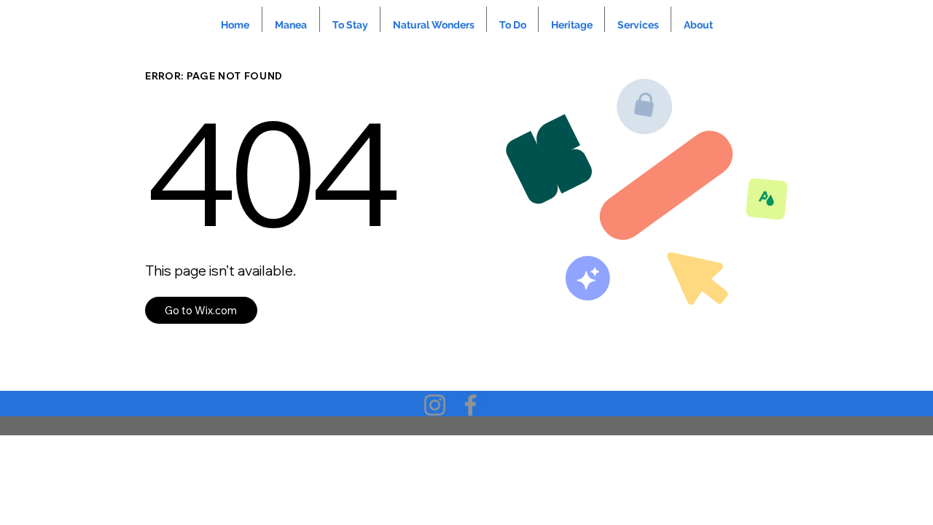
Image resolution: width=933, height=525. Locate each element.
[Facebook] (470, 405)
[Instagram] (435, 405)
